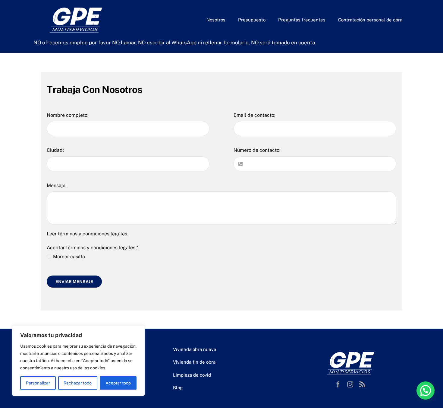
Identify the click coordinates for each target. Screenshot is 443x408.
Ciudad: (55, 150)
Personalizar (38, 383)
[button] (425, 390)
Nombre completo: (68, 115)
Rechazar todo (78, 383)
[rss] (362, 384)
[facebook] (338, 384)
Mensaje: (57, 185)
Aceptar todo (118, 383)
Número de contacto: (257, 150)
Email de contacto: (254, 115)
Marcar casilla (69, 257)
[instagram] (350, 384)
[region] (78, 360)
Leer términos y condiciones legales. (88, 234)
